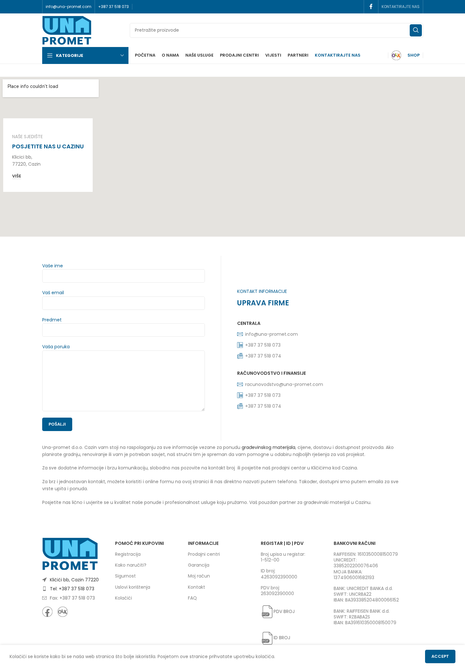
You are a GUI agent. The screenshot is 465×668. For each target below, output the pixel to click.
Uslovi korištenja (132, 587)
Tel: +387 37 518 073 (72, 588)
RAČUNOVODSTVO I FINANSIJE (271, 373)
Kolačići (123, 598)
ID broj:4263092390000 (279, 574)
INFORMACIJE (203, 543)
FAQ (192, 598)
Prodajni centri (204, 554)
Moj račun (199, 576)
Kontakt (196, 587)
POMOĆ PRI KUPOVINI (139, 543)
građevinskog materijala (268, 447)
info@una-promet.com (271, 334)
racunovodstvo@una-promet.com (284, 384)
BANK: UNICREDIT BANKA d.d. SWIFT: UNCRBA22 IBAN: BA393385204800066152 (366, 594)
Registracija (128, 554)
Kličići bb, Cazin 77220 (74, 580)
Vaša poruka (56, 346)
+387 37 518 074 (263, 356)
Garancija (198, 565)
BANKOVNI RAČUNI (355, 543)
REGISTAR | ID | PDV (282, 543)
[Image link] (70, 553)
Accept (440, 656)
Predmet (52, 320)
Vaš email (53, 292)
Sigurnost (125, 576)
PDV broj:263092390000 (277, 591)
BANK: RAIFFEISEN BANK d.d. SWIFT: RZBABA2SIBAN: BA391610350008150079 (365, 617)
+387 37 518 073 (263, 395)
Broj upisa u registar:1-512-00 (283, 557)
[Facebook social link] (371, 7)
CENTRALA (248, 323)
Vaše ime (52, 266)
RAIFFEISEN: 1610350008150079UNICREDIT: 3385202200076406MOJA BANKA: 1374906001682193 (366, 566)
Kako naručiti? (130, 565)
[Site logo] (66, 30)
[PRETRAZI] (416, 30)
